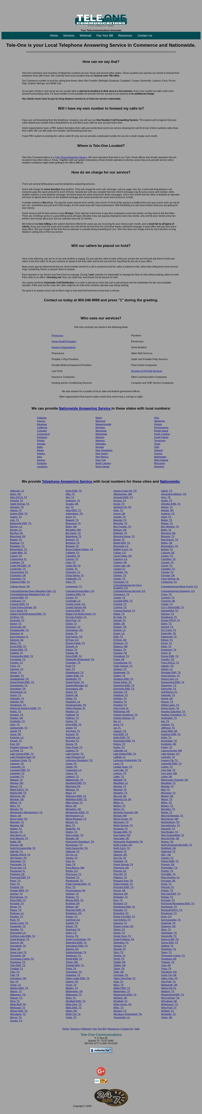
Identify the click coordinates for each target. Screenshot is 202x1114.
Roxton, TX (71, 916)
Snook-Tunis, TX (122, 936)
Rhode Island (161, 431)
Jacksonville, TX (18, 728)
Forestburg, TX (121, 656)
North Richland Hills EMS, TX (176, 845)
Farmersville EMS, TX (21, 656)
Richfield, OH (73, 903)
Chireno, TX (119, 575)
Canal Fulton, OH (122, 556)
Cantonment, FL (18, 559)
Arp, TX (70, 507)
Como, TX (166, 594)
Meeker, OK (167, 796)
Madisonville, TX (74, 780)
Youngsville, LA (121, 1017)
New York (101, 460)
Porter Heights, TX (123, 884)
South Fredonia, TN (123, 939)
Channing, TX (73, 572)
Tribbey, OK (119, 965)
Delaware (42, 437)
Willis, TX (118, 1007)
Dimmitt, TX (167, 627)
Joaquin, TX (119, 731)
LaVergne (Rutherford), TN (127, 760)
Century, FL (119, 569)
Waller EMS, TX (121, 988)
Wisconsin (159, 463)
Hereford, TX (120, 705)
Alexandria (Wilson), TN (173, 494)
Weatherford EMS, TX (172, 994)
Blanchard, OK (17, 536)
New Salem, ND (121, 835)
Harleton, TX (120, 698)
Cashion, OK (120, 562)
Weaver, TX (16, 998)
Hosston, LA (72, 711)
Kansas (41, 460)
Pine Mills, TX (168, 874)
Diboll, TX (166, 623)
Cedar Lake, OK (121, 565)
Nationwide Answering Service (85, 408)
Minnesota (101, 431)
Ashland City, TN (122, 507)
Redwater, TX (120, 897)
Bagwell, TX (72, 520)
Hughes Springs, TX (124, 718)
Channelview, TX (19, 572)
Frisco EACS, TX (170, 663)
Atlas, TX (118, 510)
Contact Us (145, 35)
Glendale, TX (17, 676)
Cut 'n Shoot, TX (18, 610)
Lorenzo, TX (119, 773)
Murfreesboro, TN (170, 822)
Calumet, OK (167, 552)
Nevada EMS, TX (122, 832)
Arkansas (42, 424)
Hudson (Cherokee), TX (173, 715)
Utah (156, 447)
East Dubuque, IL (19, 636)
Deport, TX (15, 623)
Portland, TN (16, 887)
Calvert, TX (16, 556)
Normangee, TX (74, 845)
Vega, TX (118, 981)
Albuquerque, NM (122, 494)
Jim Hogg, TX (73, 731)
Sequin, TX (71, 926)
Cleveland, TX (121, 582)
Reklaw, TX (167, 897)
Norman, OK (16, 845)
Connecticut (43, 434)
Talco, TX (118, 952)
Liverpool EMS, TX (20, 770)
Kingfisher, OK (168, 744)
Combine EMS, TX (75, 594)
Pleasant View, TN (123, 881)
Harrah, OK (167, 698)
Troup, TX (166, 968)
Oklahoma (159, 421)
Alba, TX (70, 494)
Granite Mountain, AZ (77, 685)
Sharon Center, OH (123, 926)
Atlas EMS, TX (73, 510)
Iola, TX (165, 721)
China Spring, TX (75, 575)
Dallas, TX (119, 614)
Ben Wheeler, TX (170, 526)
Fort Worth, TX (17, 659)
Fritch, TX (15, 666)
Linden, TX (167, 767)
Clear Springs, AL (170, 578)
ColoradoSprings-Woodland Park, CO (30, 594)
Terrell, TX (118, 959)
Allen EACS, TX (18, 497)
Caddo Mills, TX (18, 552)
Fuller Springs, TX (122, 666)
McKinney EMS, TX (76, 796)
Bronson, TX (72, 546)
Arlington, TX (17, 507)
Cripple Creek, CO (75, 604)
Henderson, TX (18, 705)
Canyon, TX (72, 559)
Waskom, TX (167, 991)
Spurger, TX (119, 946)
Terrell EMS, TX (74, 959)
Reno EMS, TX (18, 900)
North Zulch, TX (121, 848)
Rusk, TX (15, 920)
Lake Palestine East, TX (22, 757)
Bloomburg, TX (73, 536)
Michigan (100, 427)
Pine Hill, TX (120, 874)
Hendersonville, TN (76, 705)
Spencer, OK (16, 942)
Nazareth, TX (168, 828)
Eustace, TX (119, 649)
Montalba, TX (168, 809)
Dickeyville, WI (18, 627)
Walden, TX (72, 988)
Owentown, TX (18, 861)
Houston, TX (16, 715)
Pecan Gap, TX (18, 868)
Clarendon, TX (17, 578)
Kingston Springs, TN (21, 747)
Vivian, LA (15, 985)
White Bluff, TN (18, 1004)
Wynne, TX (16, 1017)
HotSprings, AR (121, 711)
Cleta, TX (71, 582)
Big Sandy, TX (73, 533)
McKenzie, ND (17, 796)
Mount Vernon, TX (122, 819)
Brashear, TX (17, 543)
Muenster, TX (17, 822)
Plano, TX (15, 881)
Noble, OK (15, 841)
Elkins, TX (15, 643)
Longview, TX (17, 773)
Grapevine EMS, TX (123, 685)
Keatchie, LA (17, 737)
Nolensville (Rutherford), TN (128, 841)
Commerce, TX (121, 594)
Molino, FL (119, 809)
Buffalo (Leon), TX (122, 549)
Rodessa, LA (17, 913)
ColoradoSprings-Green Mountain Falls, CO (33, 591)
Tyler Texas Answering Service (71, 157)
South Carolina (162, 434)
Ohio (156, 418)
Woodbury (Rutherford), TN (127, 1014)
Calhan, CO (119, 552)
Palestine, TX (120, 861)
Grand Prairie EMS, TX (22, 682)
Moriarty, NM (120, 815)
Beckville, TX (120, 523)
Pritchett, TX (167, 887)
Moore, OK (15, 815)
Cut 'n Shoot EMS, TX (172, 607)
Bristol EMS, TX (121, 543)
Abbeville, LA (17, 491)
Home (54, 35)
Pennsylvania (161, 427)
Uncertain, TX (120, 975)
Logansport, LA (74, 770)
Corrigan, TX (167, 597)
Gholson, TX (120, 669)
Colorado (42, 431)
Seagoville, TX (18, 926)
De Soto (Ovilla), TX (76, 617)
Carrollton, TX (168, 559)
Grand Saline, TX (122, 682)
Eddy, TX (118, 636)
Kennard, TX (72, 741)
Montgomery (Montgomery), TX (26, 812)
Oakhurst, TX (72, 851)
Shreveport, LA (18, 933)
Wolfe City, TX (73, 1014)
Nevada (100, 447)
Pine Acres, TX (73, 874)
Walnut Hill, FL (168, 988)
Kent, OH (15, 744)
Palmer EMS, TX (170, 861)
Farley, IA (166, 653)
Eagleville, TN (168, 633)
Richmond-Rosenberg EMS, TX (177, 903)
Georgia (41, 444)
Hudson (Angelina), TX (125, 715)
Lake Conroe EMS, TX (22, 754)
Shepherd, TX (73, 929)
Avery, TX (71, 517)
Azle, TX (14, 520)
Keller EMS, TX (121, 737)
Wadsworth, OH (169, 985)
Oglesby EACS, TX (20, 855)
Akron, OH (15, 494)
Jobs (137, 1029)
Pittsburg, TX (120, 877)
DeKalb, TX (119, 620)
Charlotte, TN (120, 572)
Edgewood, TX (169, 636)
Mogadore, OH (73, 809)
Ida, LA (117, 721)
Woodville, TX (168, 1014)
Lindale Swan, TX (122, 767)
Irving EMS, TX (73, 724)
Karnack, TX (72, 734)
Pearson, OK (167, 864)
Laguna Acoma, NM (171, 750)
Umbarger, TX (73, 975)
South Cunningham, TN (78, 939)
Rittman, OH (72, 907)
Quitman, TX (72, 894)
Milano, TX (166, 799)
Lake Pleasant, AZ (75, 757)
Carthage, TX (17, 562)
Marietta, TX (119, 786)
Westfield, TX (120, 1001)
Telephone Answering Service (67, 481)
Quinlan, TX (16, 894)
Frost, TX (70, 666)
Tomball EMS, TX (75, 965)
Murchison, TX (121, 822)
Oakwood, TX (168, 851)
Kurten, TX (119, 747)
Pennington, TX (169, 868)
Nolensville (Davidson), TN (80, 841)
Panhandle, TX (18, 864)
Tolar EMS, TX (17, 965)
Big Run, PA (16, 533)
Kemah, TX (16, 741)
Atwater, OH (167, 510)
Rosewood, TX (169, 913)
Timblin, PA (119, 962)
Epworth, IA (72, 646)
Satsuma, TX (120, 923)
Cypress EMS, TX (75, 610)
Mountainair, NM (169, 819)
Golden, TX (119, 676)
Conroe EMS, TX (19, 597)
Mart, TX (165, 789)
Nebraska (101, 444)
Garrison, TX (16, 669)
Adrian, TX (166, 491)
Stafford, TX (167, 946)
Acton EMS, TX (74, 491)
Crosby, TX (167, 604)
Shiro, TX (166, 929)
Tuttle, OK (118, 972)
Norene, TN (167, 841)
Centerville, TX (18, 569)
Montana (100, 440)
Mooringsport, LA (75, 815)
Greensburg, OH (74, 689)
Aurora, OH (119, 513)
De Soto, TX (119, 617)
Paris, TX (70, 864)
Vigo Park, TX (168, 981)
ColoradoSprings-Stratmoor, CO (177, 591)
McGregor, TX (168, 793)
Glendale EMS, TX (171, 672)
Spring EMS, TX (169, 942)
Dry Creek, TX (168, 630)
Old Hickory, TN (18, 858)
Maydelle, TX (120, 793)
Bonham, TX (72, 539)
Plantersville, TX (74, 881)
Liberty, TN (71, 767)
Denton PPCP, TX (170, 620)
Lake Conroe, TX (75, 754)
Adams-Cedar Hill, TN (125, 491)
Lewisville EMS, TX (171, 763)
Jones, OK (15, 734)
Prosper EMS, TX (19, 890)
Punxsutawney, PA (75, 890)
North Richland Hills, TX (22, 848)
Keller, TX (166, 737)
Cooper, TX (119, 597)
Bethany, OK (120, 530)
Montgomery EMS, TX (77, 812)
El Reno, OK (120, 640)
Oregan (158, 424)
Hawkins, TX (120, 702)
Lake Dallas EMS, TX (124, 754)
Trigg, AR (166, 965)
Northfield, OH (168, 848)
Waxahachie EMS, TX (124, 994)
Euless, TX (71, 649)
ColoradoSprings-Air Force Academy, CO (127, 586)
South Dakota (161, 437)
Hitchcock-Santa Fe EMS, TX (25, 708)
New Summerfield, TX (172, 835)
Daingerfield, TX (169, 610)
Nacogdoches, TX (170, 825)
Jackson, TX (167, 724)
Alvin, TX (166, 497)
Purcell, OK (119, 890)
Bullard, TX (167, 549)
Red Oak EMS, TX (170, 894)
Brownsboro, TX (169, 546)
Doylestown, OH (74, 630)
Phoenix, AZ (119, 871)
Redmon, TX (72, 897)
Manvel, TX (16, 786)
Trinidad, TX (16, 968)
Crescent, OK (168, 601)
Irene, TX (15, 724)
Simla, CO (71, 933)
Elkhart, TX (167, 640)
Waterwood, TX (74, 994)
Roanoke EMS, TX (75, 910)
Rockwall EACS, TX (171, 910)
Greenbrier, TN (18, 689)
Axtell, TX (166, 517)
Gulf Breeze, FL (169, 692)
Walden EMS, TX (19, 988)
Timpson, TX (167, 962)
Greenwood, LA (18, 692)
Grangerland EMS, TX (172, 682)
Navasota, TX (120, 828)
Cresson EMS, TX (19, 604)
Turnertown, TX (74, 972)
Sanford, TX (72, 923)
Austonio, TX (168, 513)
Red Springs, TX (19, 897)
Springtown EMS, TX (77, 946)
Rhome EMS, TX (74, 900)
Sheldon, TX (16, 929)
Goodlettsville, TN (19, 679)
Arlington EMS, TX (171, 504)
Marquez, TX (72, 789)
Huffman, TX (72, 718)
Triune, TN (119, 968)
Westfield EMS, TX (75, 1001)
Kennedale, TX (169, 741)
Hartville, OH (17, 702)
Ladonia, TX (72, 750)
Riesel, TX (15, 907)
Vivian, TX (71, 985)
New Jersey (102, 453)
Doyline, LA (119, 630)
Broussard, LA (120, 546)
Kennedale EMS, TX (124, 741)
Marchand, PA (73, 786)
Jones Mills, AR (169, 731)
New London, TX (74, 835)
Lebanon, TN (17, 763)
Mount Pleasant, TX (76, 819)
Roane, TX (15, 910)
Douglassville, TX (19, 630)
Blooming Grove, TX (124, 536)
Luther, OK (166, 776)
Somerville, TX (169, 936)
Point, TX (15, 884)
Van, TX (14, 981)
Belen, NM (71, 526)
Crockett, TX (119, 604)
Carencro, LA (120, 559)
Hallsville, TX (168, 695)
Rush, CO (166, 916)
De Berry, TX (17, 617)
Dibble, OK (119, 623)
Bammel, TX (119, 520)
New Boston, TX (169, 832)
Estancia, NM (120, 646)
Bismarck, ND (168, 533)
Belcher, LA (16, 526)
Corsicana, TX (17, 601)
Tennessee (160, 440)
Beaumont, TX (73, 523)
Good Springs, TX (170, 676)
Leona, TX (71, 763)
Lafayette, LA (120, 750)
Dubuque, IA (16, 633)
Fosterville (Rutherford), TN (80, 659)
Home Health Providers (64, 341)
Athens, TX (167, 507)
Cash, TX (71, 562)
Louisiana (42, 466)
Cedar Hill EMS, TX (20, 565)
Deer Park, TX (73, 620)
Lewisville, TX (17, 767)
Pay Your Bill (104, 35)
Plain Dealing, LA (170, 877)
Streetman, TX (168, 949)
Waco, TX (118, 985)
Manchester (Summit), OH (174, 780)
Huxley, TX (71, 721)
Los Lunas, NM (169, 773)
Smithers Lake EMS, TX (22, 936)
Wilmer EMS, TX (19, 1011)
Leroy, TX (118, 763)
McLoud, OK (119, 796)
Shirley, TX (119, 929)
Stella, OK (15, 949)
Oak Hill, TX (16, 851)
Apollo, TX (166, 500)
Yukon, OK (166, 1017)
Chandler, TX (168, 569)
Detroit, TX (71, 623)
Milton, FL (118, 802)
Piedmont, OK (17, 874)
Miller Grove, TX (74, 802)
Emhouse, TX (120, 643)
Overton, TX (167, 858)
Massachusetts (103, 424)
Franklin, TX (16, 663)
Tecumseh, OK (17, 955)
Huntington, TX (169, 718)
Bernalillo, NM (73, 530)
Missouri (100, 437)
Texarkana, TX (17, 962)
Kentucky (42, 463)
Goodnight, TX (73, 679)
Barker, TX (166, 520)
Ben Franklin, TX (122, 526)
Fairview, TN (120, 653)
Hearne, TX (167, 702)
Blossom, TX (167, 536)
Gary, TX (70, 669)
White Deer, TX (74, 1004)
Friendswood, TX (122, 663)
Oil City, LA (71, 855)
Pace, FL (70, 861)
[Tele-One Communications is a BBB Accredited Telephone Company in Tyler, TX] (101, 1060)
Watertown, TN (18, 994)
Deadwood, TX (169, 617)
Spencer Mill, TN (170, 939)
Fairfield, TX (16, 653)
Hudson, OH (16, 718)
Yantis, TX (71, 1017)
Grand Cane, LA (169, 679)
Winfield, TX (167, 1011)
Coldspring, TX (169, 582)
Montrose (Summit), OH (125, 812)
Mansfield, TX (168, 783)
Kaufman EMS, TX (171, 734)
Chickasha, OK (18, 575)
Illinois (40, 450)
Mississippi (101, 434)
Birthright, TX (120, 533)
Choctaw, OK (168, 575)
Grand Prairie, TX (75, 682)
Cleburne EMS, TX (20, 582)
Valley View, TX (169, 978)
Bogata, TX (16, 539)
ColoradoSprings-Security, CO (129, 591)
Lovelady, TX (17, 776)
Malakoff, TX (120, 780)
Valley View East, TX (124, 978)
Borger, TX (119, 539)
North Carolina (103, 463)
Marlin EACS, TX (19, 789)
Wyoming (159, 466)
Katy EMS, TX (120, 734)
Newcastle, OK (121, 838)
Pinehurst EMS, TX (20, 877)
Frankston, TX (73, 663)
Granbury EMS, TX (123, 679)
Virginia (158, 453)
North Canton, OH (122, 845)
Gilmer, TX (15, 672)
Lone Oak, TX (120, 770)
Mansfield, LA (120, 783)
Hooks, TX (15, 711)
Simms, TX (119, 933)
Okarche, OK (120, 855)
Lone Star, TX (168, 770)
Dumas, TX (71, 633)
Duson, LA (119, 633)
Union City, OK (169, 975)
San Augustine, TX (171, 920)
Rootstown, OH (74, 913)
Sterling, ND (72, 949)
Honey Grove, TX (170, 708)
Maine (99, 418)
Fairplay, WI (72, 653)
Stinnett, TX (119, 949)
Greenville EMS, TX (123, 689)
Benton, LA (16, 530)
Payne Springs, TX (123, 864)
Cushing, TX (120, 607)
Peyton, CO (72, 871)
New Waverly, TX (19, 838)
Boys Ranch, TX (169, 539)
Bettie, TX (166, 530)
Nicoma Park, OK (170, 838)
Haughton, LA (73, 702)
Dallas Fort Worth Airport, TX (81, 614)
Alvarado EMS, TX (123, 497)
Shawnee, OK (168, 926)
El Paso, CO (72, 640)
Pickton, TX (167, 871)
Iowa (39, 457)
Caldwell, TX (72, 552)
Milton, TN (166, 802)
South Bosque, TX (19, 939)
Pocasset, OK (168, 881)
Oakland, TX (120, 851)
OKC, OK (166, 855)
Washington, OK (74, 991)
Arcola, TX (119, 504)
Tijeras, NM (72, 962)
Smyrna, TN (72, 936)
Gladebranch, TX (75, 672)
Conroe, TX (72, 597)
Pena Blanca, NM (75, 868)
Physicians (57, 335)
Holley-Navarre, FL (76, 708)
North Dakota (102, 466)
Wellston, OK (120, 998)
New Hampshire (104, 450)
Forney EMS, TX (169, 656)
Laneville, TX (168, 757)
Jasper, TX (71, 728)
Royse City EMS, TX (124, 916)
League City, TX (169, 760)
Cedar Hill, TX (73, 565)
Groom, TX (71, 692)
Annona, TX (119, 500)
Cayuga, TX (167, 562)
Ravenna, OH (120, 894)
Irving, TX (118, 724)
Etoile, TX (166, 646)
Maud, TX (71, 793)
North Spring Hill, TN (77, 848)
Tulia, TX (15, 972)
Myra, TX (70, 825)
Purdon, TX (167, 890)
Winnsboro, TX (18, 1014)
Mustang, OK (17, 825)
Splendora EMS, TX (76, 942)
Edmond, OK (17, 640)
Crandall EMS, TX (122, 601)
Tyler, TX (14, 975)
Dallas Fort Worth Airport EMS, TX (28, 614)
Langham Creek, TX (20, 760)
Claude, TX (119, 578)
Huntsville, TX (17, 721)
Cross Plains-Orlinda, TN (23, 607)
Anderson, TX (73, 500)
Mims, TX (15, 806)
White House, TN (122, 1004)
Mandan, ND (16, 783)
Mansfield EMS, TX (76, 783)
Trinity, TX (71, 968)
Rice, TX (118, 900)
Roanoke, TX (120, 910)
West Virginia (161, 460)
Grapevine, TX (168, 685)
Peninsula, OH (121, 868)
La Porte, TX (16, 750)
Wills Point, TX (169, 1007)
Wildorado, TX (17, 1007)
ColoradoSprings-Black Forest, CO (179, 586)
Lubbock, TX (72, 776)
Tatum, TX (166, 952)
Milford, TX (15, 802)
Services (68, 35)
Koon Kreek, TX (74, 747)
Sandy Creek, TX (19, 923)
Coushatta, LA (73, 601)
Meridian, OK (17, 799)
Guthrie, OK (72, 695)
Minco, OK (71, 806)
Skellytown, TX (169, 933)
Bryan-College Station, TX (79, 549)
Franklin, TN (167, 659)
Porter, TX (166, 884)
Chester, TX (167, 572)
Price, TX (70, 887)
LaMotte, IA (119, 757)
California (42, 427)
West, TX (15, 1001)
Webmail (85, 35)
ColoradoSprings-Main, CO (80, 591)
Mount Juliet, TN (18, 819)
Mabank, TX (16, 780)
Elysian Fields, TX (75, 643)
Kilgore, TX (119, 744)
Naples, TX (16, 828)
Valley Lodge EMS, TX (77, 978)
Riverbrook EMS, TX (124, 907)
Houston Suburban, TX (173, 711)
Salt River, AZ (73, 920)
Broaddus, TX (17, 546)
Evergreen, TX (168, 649)
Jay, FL (117, 728)
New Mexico (102, 457)
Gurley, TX (15, 695)
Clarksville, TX (73, 578)
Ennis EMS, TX (18, 646)
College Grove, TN (20, 586)
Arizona (41, 421)
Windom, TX (119, 1011)
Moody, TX (166, 812)
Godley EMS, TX (74, 676)
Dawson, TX (167, 614)
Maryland (100, 421)
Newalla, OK (72, 838)
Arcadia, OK (72, 504)
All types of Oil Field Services (146, 371)
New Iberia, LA (18, 835)
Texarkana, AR (168, 959)
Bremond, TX (73, 543)
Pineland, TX (72, 877)
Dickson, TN (119, 627)
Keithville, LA (73, 737)
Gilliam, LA (167, 669)
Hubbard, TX (72, 715)
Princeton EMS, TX (123, 887)
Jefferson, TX (168, 728)
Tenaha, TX (119, 955)
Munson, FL (72, 822)
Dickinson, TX (73, 627)
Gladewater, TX (121, 672)
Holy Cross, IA (121, 708)
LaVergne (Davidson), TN (79, 760)
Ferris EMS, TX (74, 656)
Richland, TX (120, 903)
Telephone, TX (73, 955)
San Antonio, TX (122, 920)
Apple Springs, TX (19, 504)
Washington (160, 457)
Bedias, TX (167, 523)
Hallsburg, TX (120, 695)
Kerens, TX (71, 744)
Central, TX (72, 569)
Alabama (41, 418)
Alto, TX (70, 497)
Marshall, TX (120, 789)
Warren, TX (16, 991)
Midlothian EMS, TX (76, 799)
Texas (157, 444)
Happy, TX (71, 698)
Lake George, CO (170, 754)
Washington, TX (121, 991)
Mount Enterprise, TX (172, 815)
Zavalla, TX (16, 1020)
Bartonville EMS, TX (20, 523)
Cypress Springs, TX (124, 610)
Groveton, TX (120, 692)
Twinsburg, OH (169, 972)
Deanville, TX (17, 620)
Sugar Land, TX (18, 952)
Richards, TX (168, 900)
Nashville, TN (73, 828)
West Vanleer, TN (170, 998)
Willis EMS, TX (73, 1007)
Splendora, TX (121, 942)
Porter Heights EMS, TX (78, 884)
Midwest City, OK (122, 799)
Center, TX (166, 565)
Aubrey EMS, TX (19, 513)
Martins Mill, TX (18, 793)
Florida (40, 440)
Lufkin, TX (118, 776)
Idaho (40, 447)
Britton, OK (166, 543)
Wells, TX (71, 998)
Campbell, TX (73, 556)
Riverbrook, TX (169, 907)
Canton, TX (167, 556)
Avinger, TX (119, 517)
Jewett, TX (15, 731)
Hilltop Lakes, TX (170, 705)
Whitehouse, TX (169, 1004)
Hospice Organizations (64, 347)
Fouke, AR (119, 659)
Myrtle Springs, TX (123, 825)
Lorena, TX (71, 773)
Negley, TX (71, 832)
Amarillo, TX (16, 500)
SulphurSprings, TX (76, 952)
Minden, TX (119, 806)
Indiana (41, 453)
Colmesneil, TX (74, 586)
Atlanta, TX (16, 510)
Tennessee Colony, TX (173, 955)
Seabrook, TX (168, 923)
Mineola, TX (16, 809)
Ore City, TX (119, 858)
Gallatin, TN (167, 666)
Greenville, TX (168, 689)
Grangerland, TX (19, 685)
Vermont (158, 450)
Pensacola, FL (17, 871)
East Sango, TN (74, 636)
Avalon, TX (16, 517)
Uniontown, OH (18, 978)
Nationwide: (170, 481)
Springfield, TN (18, 946)
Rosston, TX (16, 916)
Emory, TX (166, 643)
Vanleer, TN (72, 981)
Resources (125, 35)
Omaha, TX (72, 858)
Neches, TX (16, 832)
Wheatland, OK (169, 1001)
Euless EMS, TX (18, 649)
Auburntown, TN (74, 513)
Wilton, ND (71, 1011)
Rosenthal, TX (121, 913)
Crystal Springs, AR (76, 607)
